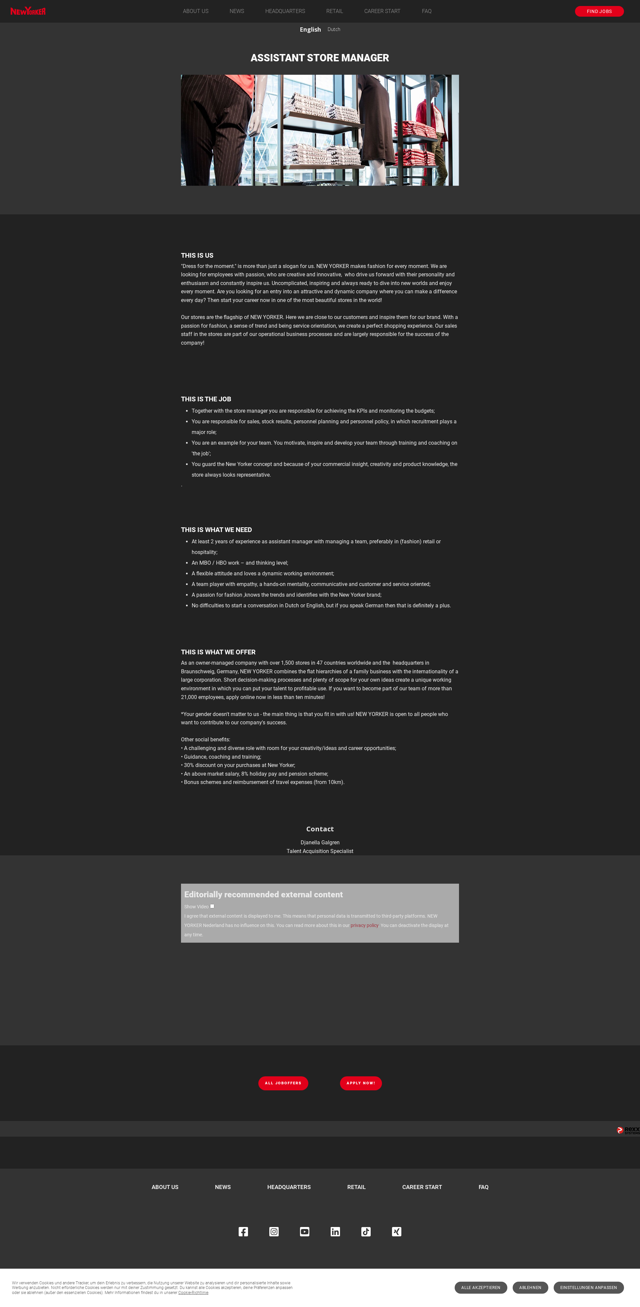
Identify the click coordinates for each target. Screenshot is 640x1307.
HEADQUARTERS (285, 11)
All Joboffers (283, 1083)
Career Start (382, 11)
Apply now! (361, 1083)
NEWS (237, 11)
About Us (195, 11)
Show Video (196, 906)
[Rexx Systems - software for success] (628, 1130)
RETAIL (334, 11)
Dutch (334, 29)
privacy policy (364, 925)
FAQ (427, 11)
